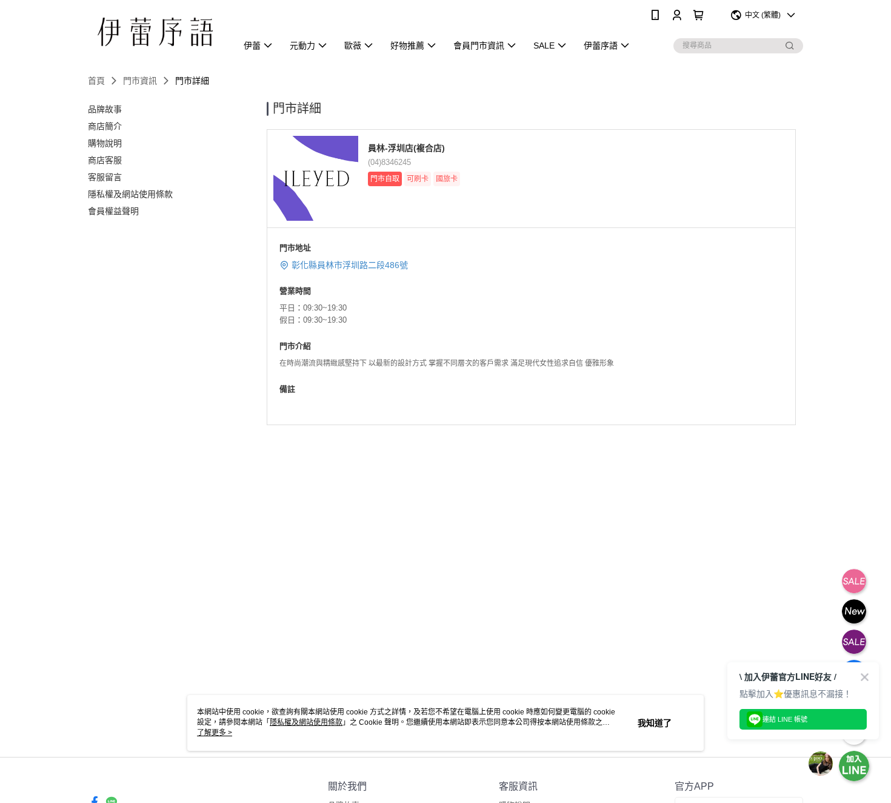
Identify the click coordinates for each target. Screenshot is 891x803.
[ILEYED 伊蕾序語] (155, 32)
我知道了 (655, 723)
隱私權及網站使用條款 (306, 722)
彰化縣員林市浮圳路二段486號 (350, 265)
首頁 (96, 81)
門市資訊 (140, 81)
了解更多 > (214, 732)
